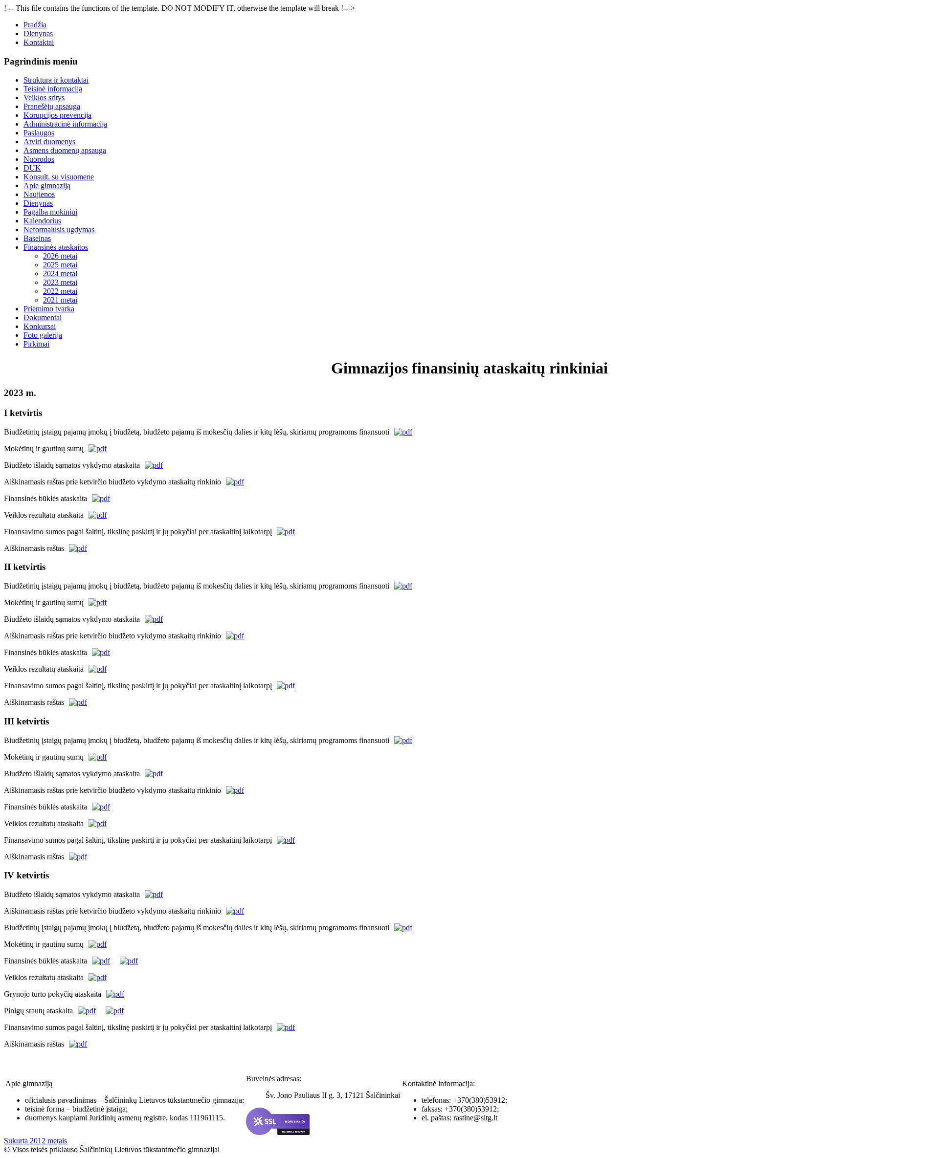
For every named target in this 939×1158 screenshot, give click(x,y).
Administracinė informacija (65, 124)
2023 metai (60, 282)
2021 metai (60, 300)
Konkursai (39, 326)
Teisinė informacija (52, 89)
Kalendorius (42, 221)
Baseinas (37, 238)
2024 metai (60, 273)
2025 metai (60, 265)
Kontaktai (38, 42)
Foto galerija (42, 335)
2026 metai (60, 256)
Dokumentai (42, 317)
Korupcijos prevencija (57, 115)
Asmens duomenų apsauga (64, 150)
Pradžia (34, 25)
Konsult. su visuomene (58, 177)
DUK (32, 168)
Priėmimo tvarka (48, 309)
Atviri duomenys (49, 141)
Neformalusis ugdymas (58, 229)
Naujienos (39, 194)
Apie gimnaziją (46, 185)
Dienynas (38, 33)
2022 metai (60, 291)
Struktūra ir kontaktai (56, 80)
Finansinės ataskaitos (55, 247)
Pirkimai (36, 344)
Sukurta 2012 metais (35, 1140)
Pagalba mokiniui (50, 212)
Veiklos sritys (44, 97)
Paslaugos (38, 133)
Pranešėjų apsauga (51, 106)
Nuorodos (38, 159)
